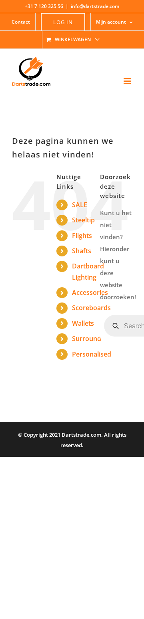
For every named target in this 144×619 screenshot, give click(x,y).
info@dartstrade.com (95, 6)
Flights (82, 235)
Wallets (83, 323)
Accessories (90, 292)
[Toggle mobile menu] (128, 81)
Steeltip (83, 220)
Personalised (91, 354)
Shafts (81, 250)
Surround (86, 338)
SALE (79, 204)
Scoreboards (91, 307)
